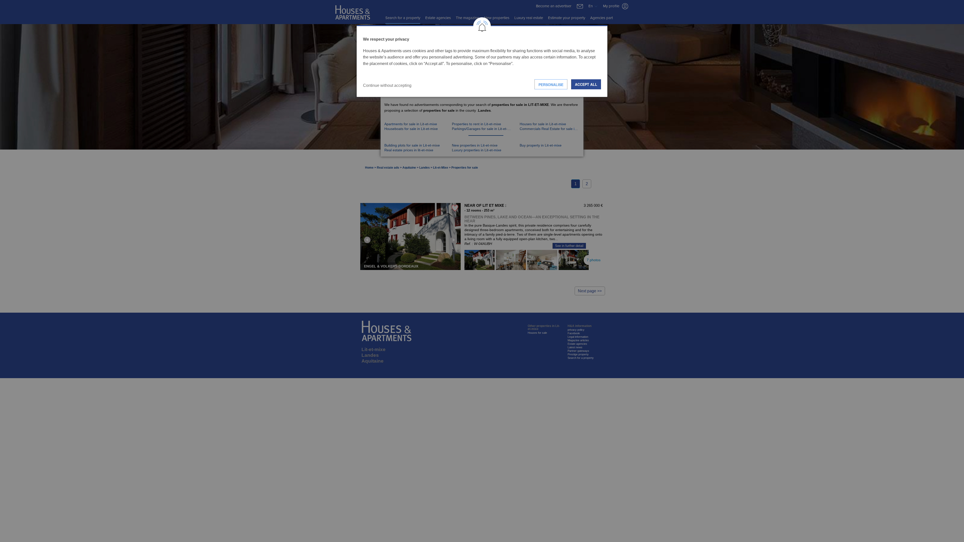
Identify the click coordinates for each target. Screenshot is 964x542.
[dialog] (482, 61)
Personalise (550, 84)
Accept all (586, 84)
